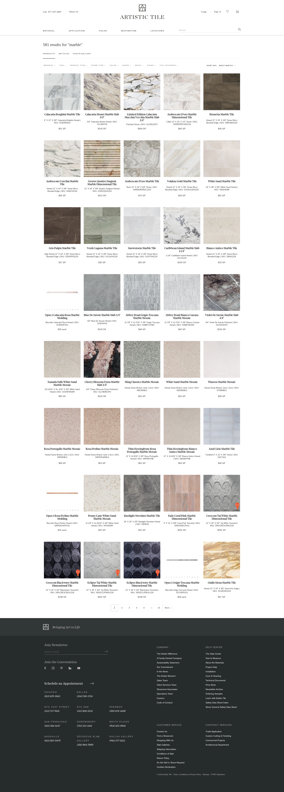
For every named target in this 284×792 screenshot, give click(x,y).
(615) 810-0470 (52, 740)
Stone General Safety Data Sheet (221, 707)
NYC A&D (83, 707)
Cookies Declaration (166, 767)
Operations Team (165, 694)
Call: (52, 12)
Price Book (211, 685)
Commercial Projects (215, 740)
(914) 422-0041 (117, 725)
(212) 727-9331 (51, 710)
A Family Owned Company (169, 658)
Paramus (115, 707)
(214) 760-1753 (85, 696)
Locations (157, 31)
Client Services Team (166, 685)
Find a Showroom (165, 736)
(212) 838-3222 (85, 710)
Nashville (52, 736)
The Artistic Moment (166, 676)
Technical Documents (216, 680)
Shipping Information (166, 749)
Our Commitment (165, 667)
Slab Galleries (163, 745)
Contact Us (162, 731)
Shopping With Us (165, 740)
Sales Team (162, 680)
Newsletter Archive (214, 689)
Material (49, 31)
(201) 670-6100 (117, 710)
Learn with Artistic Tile (216, 698)
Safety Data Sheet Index (217, 702)
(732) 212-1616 (84, 725)
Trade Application (214, 731)
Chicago (50, 692)
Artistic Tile (167, 774)
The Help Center (213, 654)
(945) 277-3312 (117, 740)
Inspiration (128, 31)
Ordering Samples (214, 694)
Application (77, 31)
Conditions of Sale (165, 753)
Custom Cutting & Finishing (218, 736)
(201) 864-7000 (85, 744)
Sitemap (205, 774)
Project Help (211, 667)
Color (103, 31)
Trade (204, 12)
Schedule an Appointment (64, 683)
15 (159, 608)
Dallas (82, 692)
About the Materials (215, 662)
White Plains (119, 722)
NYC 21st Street (57, 707)
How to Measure (213, 658)
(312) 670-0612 (52, 696)
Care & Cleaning (213, 676)
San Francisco (55, 722)
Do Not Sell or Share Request (170, 762)
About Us (73, 12)
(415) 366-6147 (52, 725)
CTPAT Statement (218, 774)
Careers (160, 698)
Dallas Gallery (121, 736)
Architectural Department (217, 745)
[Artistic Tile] (142, 11)
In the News (162, 671)
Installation (211, 671)
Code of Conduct (165, 702)
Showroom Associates (167, 689)
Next (167, 608)
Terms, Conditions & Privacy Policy (187, 774)
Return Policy (163, 758)
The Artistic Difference (167, 654)
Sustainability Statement (168, 662)
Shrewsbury (86, 722)
